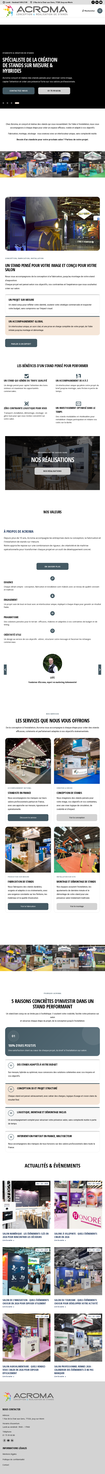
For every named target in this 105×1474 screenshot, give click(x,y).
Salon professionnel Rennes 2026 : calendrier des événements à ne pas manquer (73, 1370)
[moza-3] (92, 164)
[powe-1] (39, 958)
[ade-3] (39, 164)
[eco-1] (65, 164)
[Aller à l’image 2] (10, 103)
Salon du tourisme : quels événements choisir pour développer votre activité (76, 1301)
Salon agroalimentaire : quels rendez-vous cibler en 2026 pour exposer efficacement (24, 1370)
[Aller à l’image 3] (14, 103)
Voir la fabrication (28, 906)
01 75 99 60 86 (54, 91)
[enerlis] (65, 958)
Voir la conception (77, 817)
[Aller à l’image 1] (5, 103)
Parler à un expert (21, 344)
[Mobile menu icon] (99, 10)
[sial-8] (13, 958)
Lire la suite (7, 1240)
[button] (5, 669)
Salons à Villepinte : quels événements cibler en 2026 (75, 1235)
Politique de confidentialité (13, 1459)
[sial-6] (13, 164)
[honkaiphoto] (92, 958)
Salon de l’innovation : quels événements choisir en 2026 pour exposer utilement (26, 1301)
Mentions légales (10, 1454)
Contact (6, 1465)
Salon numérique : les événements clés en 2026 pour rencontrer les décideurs (26, 1235)
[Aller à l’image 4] (18, 103)
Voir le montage (77, 906)
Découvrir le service (28, 817)
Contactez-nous (19, 91)
